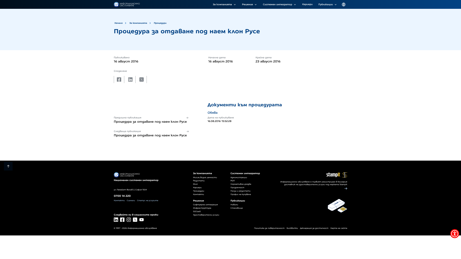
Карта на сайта (338, 228)
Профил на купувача (240, 194)
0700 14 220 (122, 195)
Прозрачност (237, 188)
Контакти (119, 200)
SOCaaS (197, 211)
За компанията (222, 4)
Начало (119, 23)
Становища (236, 208)
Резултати (199, 181)
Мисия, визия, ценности (205, 177)
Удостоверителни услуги (206, 215)
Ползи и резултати (240, 191)
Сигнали (131, 200)
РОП (232, 181)
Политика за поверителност (269, 228)
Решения (247, 4)
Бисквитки (292, 228)
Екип (195, 184)
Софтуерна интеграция (205, 205)
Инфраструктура (202, 208)
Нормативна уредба (240, 184)
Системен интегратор (277, 4)
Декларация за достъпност (314, 228)
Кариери (307, 4)
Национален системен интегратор (136, 180)
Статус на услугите (147, 200)
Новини (234, 205)
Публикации (325, 4)
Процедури (160, 23)
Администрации (238, 177)
